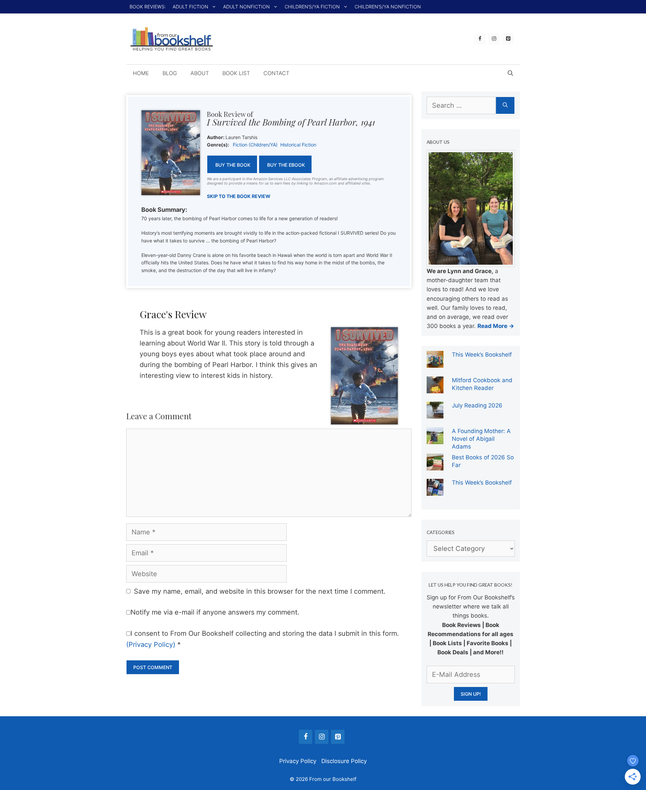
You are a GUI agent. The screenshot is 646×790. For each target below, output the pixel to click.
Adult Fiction (190, 6)
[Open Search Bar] (510, 73)
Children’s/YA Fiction (312, 6)
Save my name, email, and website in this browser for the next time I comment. (260, 591)
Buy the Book (232, 165)
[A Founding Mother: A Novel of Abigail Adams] (435, 439)
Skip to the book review (239, 196)
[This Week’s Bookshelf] (435, 363)
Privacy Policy (297, 761)
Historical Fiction (298, 144)
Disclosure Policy (344, 761)
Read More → (495, 326)
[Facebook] (480, 39)
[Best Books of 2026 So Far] (435, 465)
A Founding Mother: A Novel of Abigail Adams (481, 439)
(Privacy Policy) (150, 644)
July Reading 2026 (477, 405)
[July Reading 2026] (435, 413)
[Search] (505, 105)
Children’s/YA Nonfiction (388, 6)
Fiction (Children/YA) (255, 144)
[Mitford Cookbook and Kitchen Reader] (435, 388)
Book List (236, 73)
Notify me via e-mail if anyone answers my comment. (215, 612)
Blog (170, 73)
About (199, 73)
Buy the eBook (286, 165)
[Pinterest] (508, 39)
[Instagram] (494, 39)
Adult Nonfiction (246, 6)
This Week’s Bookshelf (482, 354)
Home (141, 73)
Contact (276, 73)
